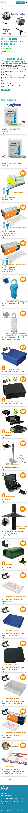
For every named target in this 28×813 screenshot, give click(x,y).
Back (3, 8)
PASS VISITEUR (20, 2)
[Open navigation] (26, 2)
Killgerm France (5, 46)
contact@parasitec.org (8, 795)
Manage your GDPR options (6, 810)
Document (5, 89)
